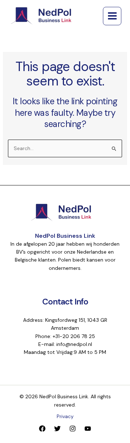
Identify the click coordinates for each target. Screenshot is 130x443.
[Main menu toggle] (112, 16)
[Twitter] (57, 428)
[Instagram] (72, 428)
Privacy (65, 416)
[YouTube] (87, 428)
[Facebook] (42, 428)
